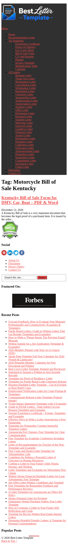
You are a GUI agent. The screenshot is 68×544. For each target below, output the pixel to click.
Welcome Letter (24, 122)
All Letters (14, 72)
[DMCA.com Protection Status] (9, 238)
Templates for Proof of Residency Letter (30, 378)
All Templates (16, 40)
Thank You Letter (25, 78)
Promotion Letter (24, 154)
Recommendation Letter (21, 37)
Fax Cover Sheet (24, 50)
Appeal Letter (23, 135)
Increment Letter (24, 163)
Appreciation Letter (26, 103)
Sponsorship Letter (25, 97)
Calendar (20, 69)
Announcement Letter (27, 151)
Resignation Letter (25, 81)
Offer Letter (21, 110)
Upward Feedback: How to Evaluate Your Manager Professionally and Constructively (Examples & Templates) (36, 324)
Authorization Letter (26, 100)
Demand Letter (23, 132)
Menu (4, 28)
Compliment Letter (25, 160)
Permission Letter (25, 113)
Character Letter (24, 94)
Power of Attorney (25, 47)
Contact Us (14, 173)
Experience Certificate (27, 43)
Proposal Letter (23, 116)
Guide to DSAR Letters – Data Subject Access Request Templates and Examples (34, 408)
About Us (13, 260)
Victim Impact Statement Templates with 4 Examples (37, 403)
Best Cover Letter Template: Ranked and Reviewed (36, 369)
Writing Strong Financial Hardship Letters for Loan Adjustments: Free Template (36, 478)
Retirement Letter (25, 91)
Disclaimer (14, 170)
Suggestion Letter (25, 157)
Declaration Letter (25, 138)
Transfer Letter (23, 119)
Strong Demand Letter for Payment (27, 498)
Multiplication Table (26, 65)
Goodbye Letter (24, 129)
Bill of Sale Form (24, 53)
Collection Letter (24, 144)
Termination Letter (25, 88)
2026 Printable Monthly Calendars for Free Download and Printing (32, 364)
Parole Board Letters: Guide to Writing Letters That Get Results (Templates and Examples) (36, 333)
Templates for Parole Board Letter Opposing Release (37, 381)
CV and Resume (24, 56)
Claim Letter (22, 166)
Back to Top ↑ (9, 540)
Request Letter (23, 75)
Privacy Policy (16, 266)
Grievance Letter (24, 148)
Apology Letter (23, 107)
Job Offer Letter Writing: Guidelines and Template (36, 482)
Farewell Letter (23, 125)
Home (11, 34)
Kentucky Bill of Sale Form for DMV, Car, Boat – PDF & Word (29, 200)
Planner (19, 59)
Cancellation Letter (25, 84)
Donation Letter (24, 141)
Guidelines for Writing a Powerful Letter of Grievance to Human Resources (32, 459)
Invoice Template (24, 62)
